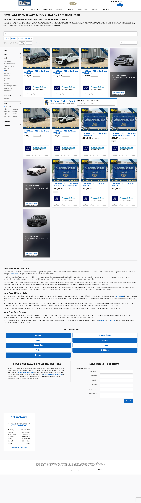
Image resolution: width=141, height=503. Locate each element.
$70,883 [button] (61, 188)
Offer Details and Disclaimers (118, 94)
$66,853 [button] (32, 75)
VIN (88, 100)
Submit (128, 401)
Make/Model (80, 100)
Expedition (38, 345)
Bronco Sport (105, 335)
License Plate (95, 100)
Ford (28, 43)
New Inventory (35, 9)
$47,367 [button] (90, 188)
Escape (105, 340)
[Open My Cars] (121, 7)
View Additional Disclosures (89, 470)
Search (119, 5)
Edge (38, 340)
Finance (70, 9)
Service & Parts (82, 9)
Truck (13, 38)
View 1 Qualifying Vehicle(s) (118, 93)
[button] (123, 141)
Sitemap (70, 470)
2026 (6, 38)
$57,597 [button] (61, 135)
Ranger (38, 355)
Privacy (77, 470)
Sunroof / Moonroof (25, 38)
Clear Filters (36, 43)
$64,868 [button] (90, 138)
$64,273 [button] (32, 135)
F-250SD (105, 350)
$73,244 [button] (119, 138)
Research (59, 9)
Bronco (38, 335)
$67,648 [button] (61, 75)
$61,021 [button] (90, 75)
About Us (106, 9)
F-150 (21, 43)
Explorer (105, 345)
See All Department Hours (19, 447)
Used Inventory (47, 9)
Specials (94, 9)
